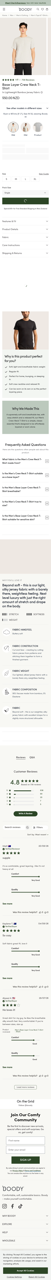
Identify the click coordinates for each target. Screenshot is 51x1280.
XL (35, 179)
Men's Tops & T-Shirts (39, 15)
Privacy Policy (18, 1171)
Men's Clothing (22, 15)
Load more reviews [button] (25, 1087)
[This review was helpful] (40, 912)
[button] (25, 1160)
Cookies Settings (14, 1277)
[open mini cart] (47, 9)
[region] (25, 791)
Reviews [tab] (21, 757)
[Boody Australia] (25, 9)
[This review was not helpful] (45, 912)
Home (4, 15)
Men (11, 15)
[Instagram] (4, 1206)
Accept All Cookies (25, 1270)
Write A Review (25, 814)
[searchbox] (14, 827)
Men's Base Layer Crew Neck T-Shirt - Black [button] (29, 1031)
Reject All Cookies (37, 1277)
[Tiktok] (20, 1206)
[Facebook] (12, 1206)
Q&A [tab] (32, 757)
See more (7, 904)
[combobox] (37, 834)
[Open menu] (4, 9)
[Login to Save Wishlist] (42, 9)
